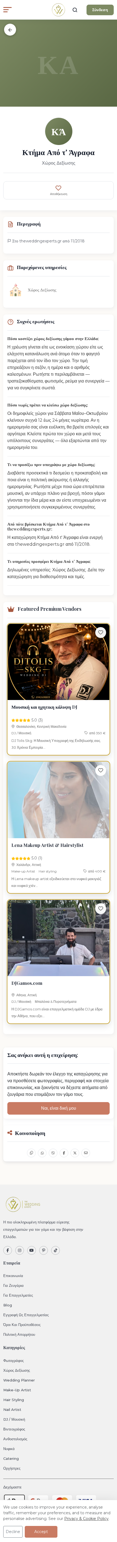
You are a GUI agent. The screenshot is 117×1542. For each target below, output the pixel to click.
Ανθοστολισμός (15, 1439)
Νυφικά (9, 1449)
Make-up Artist (23, 871)
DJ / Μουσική (21, 733)
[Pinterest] (43, 1250)
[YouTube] (31, 1250)
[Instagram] (19, 1250)
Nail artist (12, 1409)
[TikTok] (55, 1250)
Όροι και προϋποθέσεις (22, 1324)
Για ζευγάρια (13, 1285)
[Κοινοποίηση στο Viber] (53, 1153)
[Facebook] (7, 1250)
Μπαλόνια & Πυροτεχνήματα (55, 1002)
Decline (13, 1531)
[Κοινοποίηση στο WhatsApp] (42, 1153)
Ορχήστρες (11, 1468)
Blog (7, 1305)
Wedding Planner (19, 1380)
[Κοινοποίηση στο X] (74, 1153)
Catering (11, 1458)
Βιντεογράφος (14, 1429)
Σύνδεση (100, 9)
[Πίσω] (10, 30)
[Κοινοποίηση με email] (85, 1153)
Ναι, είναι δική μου (58, 1108)
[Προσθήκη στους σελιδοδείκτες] (100, 632)
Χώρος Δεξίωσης (16, 1370)
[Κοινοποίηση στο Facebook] (64, 1153)
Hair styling (48, 871)
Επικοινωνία (13, 1275)
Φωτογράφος (13, 1360)
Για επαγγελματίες (18, 1295)
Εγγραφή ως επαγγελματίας (26, 1315)
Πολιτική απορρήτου (19, 1334)
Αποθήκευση (58, 194)
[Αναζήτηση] (74, 9)
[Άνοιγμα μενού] (7, 9)
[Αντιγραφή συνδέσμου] (31, 1153)
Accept (41, 1531)
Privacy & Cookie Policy (86, 1518)
